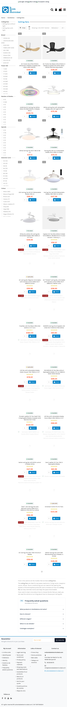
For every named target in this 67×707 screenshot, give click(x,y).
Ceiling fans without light (8, 25)
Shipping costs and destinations (22, 668)
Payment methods (19, 663)
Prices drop (34, 652)
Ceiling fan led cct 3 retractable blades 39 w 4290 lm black (54, 151)
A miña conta (6, 652)
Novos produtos (36, 655)
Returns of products (20, 678)
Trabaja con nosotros (34, 661)
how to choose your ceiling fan (52, 594)
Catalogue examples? (27, 628)
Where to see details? (27, 623)
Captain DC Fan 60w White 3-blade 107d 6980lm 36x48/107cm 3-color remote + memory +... (54, 235)
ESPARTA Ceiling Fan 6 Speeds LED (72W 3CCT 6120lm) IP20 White (54, 326)
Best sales (34, 657)
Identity (4, 660)
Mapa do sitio (21, 691)
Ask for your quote (20, 682)
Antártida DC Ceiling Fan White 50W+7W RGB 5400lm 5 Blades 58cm (30, 109)
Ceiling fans (5, 22)
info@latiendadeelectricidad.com (55, 668)
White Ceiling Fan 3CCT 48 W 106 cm (29, 151)
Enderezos (5, 657)
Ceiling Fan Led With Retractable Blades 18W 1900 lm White (54, 193)
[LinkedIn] (11, 698)
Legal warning (21, 652)
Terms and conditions (20, 656)
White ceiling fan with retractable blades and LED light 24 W (54, 108)
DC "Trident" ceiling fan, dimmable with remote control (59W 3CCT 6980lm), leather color (54, 281)
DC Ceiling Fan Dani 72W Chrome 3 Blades (30, 553)
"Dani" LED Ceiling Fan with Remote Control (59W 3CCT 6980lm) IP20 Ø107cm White (30, 508)
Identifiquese (6, 655)
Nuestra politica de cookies (22, 687)
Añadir (34, 73)
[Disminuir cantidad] (27, 74)
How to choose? (25, 614)
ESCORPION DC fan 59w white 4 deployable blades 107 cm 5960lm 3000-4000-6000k (54, 371)
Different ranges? (25, 619)
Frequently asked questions (7, 669)
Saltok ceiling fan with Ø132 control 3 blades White (30, 463)
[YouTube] (8, 698)
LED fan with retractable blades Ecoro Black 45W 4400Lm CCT (54, 417)
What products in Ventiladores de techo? (33, 609)
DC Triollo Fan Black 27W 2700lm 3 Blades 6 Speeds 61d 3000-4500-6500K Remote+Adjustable (54, 65)
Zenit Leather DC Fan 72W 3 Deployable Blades (54, 463)
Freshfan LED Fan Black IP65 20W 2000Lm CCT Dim (29, 326)
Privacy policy (21, 660)
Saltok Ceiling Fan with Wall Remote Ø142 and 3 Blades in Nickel (54, 554)
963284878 (50, 662)
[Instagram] (5, 698)
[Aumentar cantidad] (27, 72)
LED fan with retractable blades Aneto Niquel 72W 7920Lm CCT (30, 371)
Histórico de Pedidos (6, 664)
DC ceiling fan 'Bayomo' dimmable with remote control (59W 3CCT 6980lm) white (30, 281)
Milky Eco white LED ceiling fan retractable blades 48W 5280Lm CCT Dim (30, 235)
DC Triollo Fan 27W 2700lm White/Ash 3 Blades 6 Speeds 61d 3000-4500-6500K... (29, 65)
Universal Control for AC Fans (54, 506)
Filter (23, 28)
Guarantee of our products (22, 673)
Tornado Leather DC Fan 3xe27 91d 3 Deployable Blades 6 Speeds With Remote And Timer (30, 417)
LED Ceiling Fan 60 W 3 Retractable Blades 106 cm (30, 193)
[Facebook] (2, 698)
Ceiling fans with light (7, 29)
